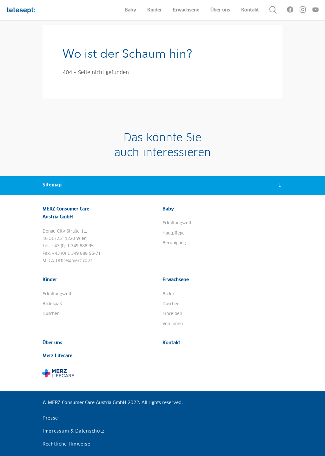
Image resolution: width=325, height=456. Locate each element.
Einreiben (172, 314)
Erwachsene (175, 280)
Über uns (52, 343)
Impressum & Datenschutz (74, 431)
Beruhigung (174, 243)
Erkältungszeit (176, 223)
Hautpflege (173, 233)
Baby (168, 209)
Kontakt (171, 343)
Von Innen (172, 324)
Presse (50, 418)
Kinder (50, 280)
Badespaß (52, 304)
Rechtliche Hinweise (66, 444)
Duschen (51, 314)
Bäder (168, 294)
